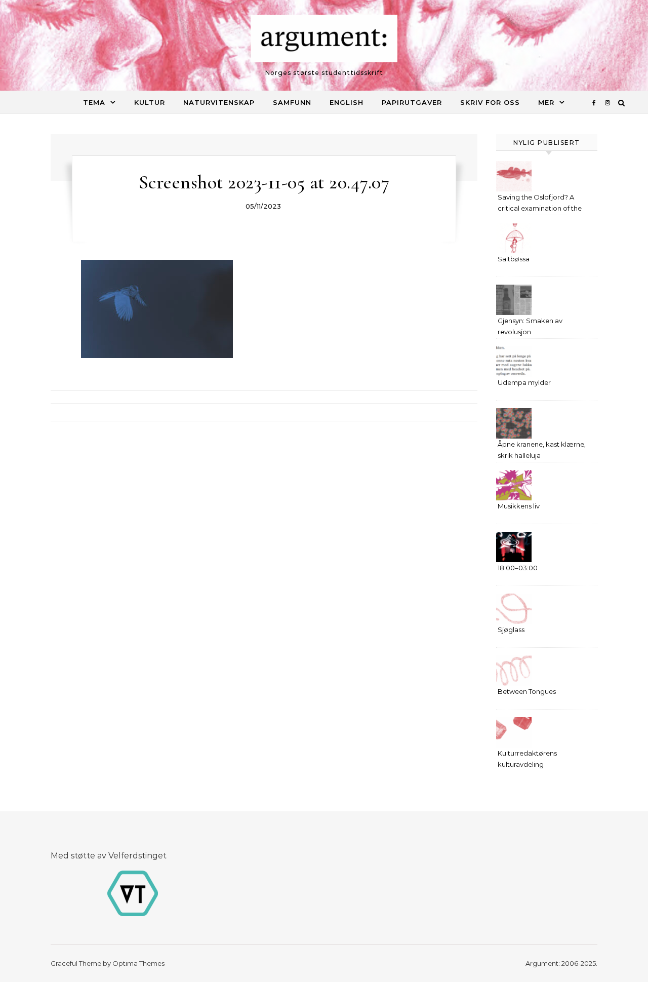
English (346, 102)
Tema (94, 102)
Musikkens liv (519, 506)
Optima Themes (138, 963)
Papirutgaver (412, 102)
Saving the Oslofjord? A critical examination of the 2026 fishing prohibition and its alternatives (543, 204)
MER (546, 102)
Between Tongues (527, 691)
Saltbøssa (514, 259)
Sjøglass (511, 629)
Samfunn (292, 102)
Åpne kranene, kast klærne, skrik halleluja (542, 449)
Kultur (149, 102)
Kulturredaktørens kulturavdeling (527, 758)
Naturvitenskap (219, 102)
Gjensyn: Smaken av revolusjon (530, 326)
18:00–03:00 (518, 568)
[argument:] (324, 41)
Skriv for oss (490, 102)
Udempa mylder (524, 382)
